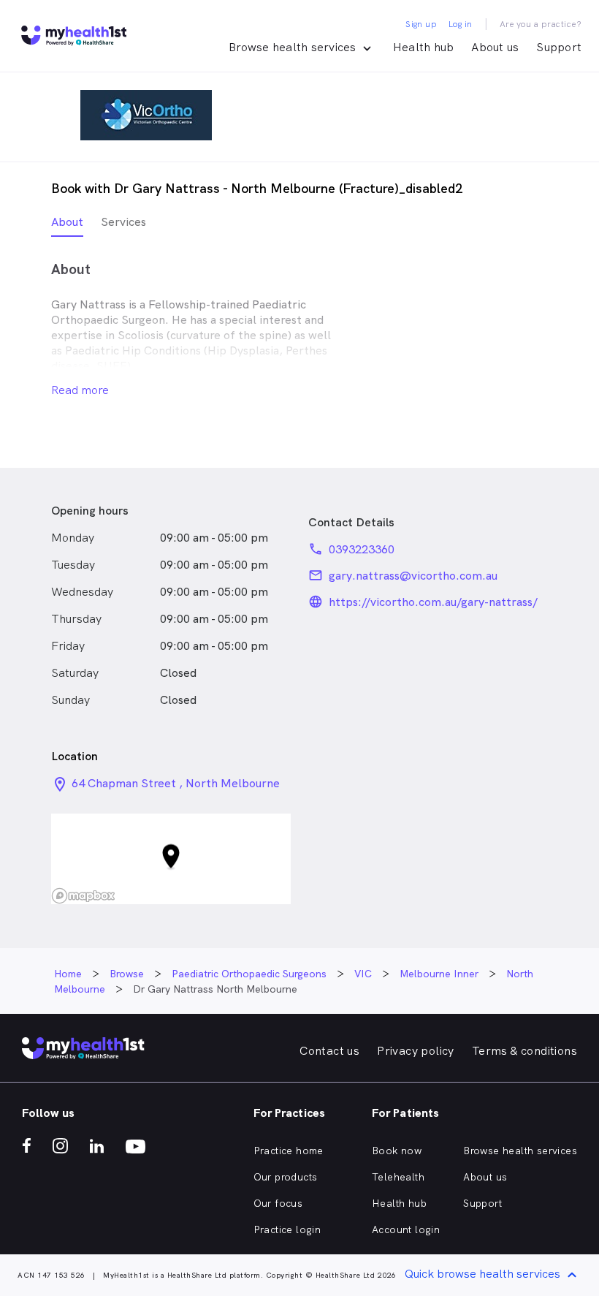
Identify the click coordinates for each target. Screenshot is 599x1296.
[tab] (67, 225)
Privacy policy (415, 1050)
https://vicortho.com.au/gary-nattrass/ (433, 602)
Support (558, 47)
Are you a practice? (541, 24)
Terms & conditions (524, 1050)
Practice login (287, 1229)
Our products (285, 1176)
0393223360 (361, 549)
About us (495, 47)
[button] (170, 859)
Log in (460, 24)
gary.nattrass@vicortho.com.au (413, 575)
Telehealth (398, 1176)
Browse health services (520, 1150)
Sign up (421, 24)
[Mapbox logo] (83, 895)
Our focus (278, 1203)
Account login (406, 1229)
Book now (396, 1150)
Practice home (288, 1150)
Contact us (329, 1050)
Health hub (423, 47)
